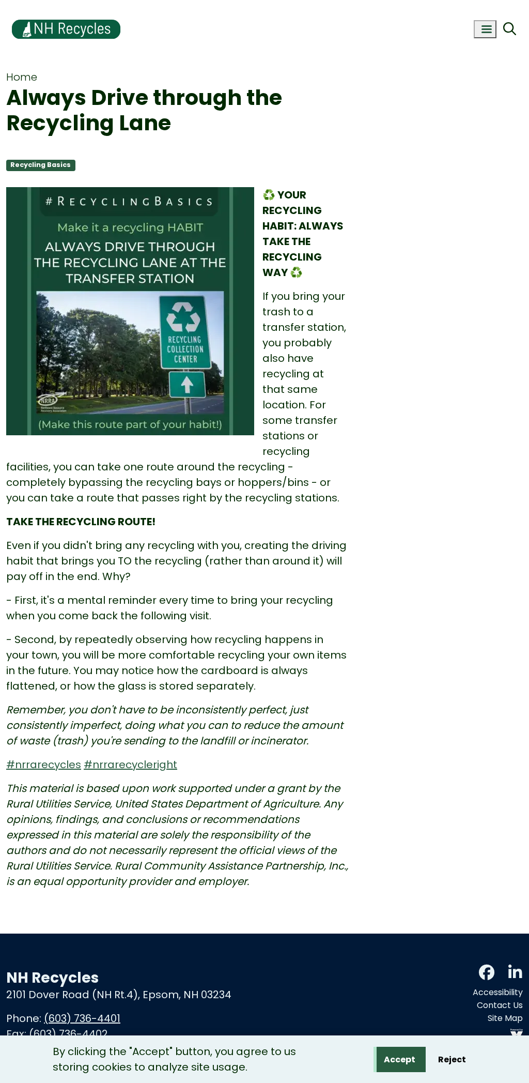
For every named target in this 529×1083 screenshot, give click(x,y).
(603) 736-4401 (82, 1018)
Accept (399, 1059)
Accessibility (498, 992)
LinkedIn (515, 972)
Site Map (505, 1018)
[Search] (509, 29)
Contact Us (500, 1005)
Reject (452, 1059)
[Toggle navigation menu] (485, 29)
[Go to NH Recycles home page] (66, 6)
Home (21, 77)
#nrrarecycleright (130, 764)
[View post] (130, 313)
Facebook (486, 972)
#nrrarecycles (43, 764)
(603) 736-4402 (68, 1034)
